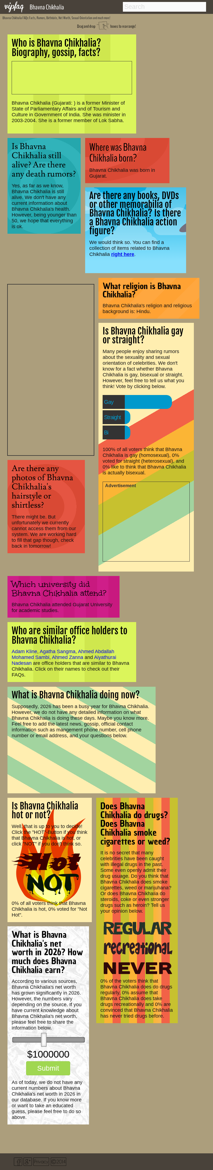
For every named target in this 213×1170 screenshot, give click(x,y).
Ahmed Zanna (67, 657)
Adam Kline (24, 651)
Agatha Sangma (57, 651)
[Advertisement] (50, 369)
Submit (48, 1068)
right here (122, 254)
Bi (106, 432)
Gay (108, 402)
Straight (112, 417)
